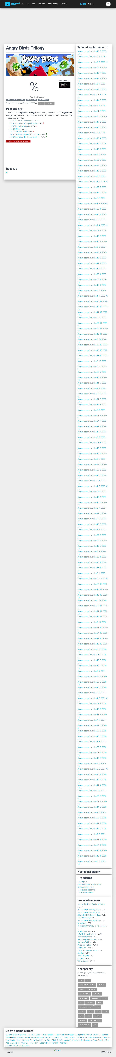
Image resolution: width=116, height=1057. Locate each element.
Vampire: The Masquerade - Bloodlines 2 (93, 1037)
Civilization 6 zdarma (85, 893)
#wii (8, 100)
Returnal (55, 1043)
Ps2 (81, 1002)
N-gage (97, 1016)
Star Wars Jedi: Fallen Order (29, 1035)
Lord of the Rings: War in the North (90, 904)
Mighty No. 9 (16, 129)
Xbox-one (95, 998)
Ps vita (82, 1020)
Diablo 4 (15, 1043)
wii (41, 103)
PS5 (33, 4)
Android (97, 993)
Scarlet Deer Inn (83, 931)
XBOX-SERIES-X (53, 4)
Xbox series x (84, 1025)
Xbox (90, 1011)
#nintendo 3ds (31, 100)
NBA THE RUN (83, 956)
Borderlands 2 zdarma (86, 890)
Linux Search (24, 1046)
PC (22, 4)
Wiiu (105, 1011)
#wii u (22, 100)
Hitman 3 (23, 1043)
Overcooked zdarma (85, 887)
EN (7, 172)
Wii (98, 1011)
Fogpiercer (81, 948)
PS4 (28, 4)
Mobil (82, 1011)
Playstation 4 (84, 993)
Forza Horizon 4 (48, 1035)
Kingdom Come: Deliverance (88, 1035)
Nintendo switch (85, 1007)
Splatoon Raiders (84, 942)
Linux (81, 989)
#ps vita (15, 100)
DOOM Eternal (11, 1035)
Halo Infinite (11, 1040)
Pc (81, 980)
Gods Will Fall (45, 1043)
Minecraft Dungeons (72, 1040)
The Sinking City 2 (84, 918)
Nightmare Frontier (84, 937)
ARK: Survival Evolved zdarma (89, 884)
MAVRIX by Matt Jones (86, 934)
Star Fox (80, 953)
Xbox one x (83, 998)
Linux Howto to (12, 1046)
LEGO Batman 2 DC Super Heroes (24, 123)
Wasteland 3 (38, 1037)
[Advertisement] (58, 26)
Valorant (63, 1043)
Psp (98, 1007)
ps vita (49, 103)
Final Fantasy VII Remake (21, 1037)
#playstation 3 (43, 100)
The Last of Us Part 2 (53, 1037)
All (95, 1025)
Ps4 (88, 980)
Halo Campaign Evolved (86, 939)
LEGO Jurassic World (19, 132)
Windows (92, 989)
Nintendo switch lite (87, 984)
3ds (81, 1016)
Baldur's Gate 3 (23, 1040)
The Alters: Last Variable (87, 950)
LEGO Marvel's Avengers (20, 126)
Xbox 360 (90, 1002)
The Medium (33, 1043)
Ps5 (105, 998)
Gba (88, 1016)
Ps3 (99, 1002)
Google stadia (95, 1020)
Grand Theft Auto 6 (55, 1040)
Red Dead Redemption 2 (66, 1035)
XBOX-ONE (41, 4)
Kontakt (10, 1052)
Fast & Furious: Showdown (21, 121)
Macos (101, 984)
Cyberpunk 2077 (69, 1037)
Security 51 (81, 923)
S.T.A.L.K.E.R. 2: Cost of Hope (89, 915)
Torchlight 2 (82, 882)
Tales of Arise (82, 961)
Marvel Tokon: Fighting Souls (88, 910)
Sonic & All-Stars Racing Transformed (25, 134)
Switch (64, 4)
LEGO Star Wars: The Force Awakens (25, 137)
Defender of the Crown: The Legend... (92, 926)
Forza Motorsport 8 (38, 1040)
